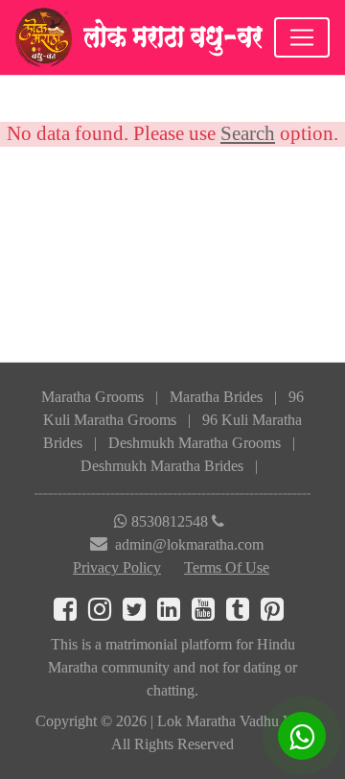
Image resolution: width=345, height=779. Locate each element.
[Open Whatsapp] (302, 736)
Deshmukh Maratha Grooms (194, 443)
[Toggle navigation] (302, 37)
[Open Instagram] (105, 613)
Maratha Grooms (92, 397)
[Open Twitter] (140, 613)
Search (247, 133)
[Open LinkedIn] (174, 613)
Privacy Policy (117, 567)
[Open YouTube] (209, 613)
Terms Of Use (226, 567)
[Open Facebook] (71, 613)
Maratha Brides (216, 397)
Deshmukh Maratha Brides (161, 466)
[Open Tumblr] (243, 613)
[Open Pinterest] (276, 613)
